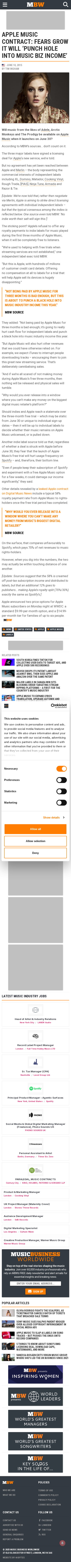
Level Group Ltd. (42, 1075)
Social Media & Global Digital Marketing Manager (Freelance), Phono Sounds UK (35, 1125)
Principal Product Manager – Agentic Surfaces (36, 1097)
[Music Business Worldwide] (35, 4)
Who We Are (9, 1490)
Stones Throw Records (26, 1207)
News (8, 629)
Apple (17, 158)
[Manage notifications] (62, 1543)
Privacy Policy (46, 1500)
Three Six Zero (45, 1156)
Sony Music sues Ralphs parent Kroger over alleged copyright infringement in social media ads (41, 1324)
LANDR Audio (44, 1022)
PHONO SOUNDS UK (35, 1130)
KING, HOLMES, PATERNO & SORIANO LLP (43, 1183)
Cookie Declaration (49, 1504)
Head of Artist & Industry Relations (35, 1019)
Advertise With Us (13, 1525)
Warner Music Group (14, 1243)
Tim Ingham (12, 68)
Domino (25, 179)
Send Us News (10, 1529)
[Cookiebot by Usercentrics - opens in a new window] (51, 706)
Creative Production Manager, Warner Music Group (34, 1240)
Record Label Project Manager (35, 1045)
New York (22, 1101)
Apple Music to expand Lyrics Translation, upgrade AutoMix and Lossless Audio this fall (38, 699)
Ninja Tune (37, 184)
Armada (50, 184)
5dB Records (21, 1219)
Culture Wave (27, 1231)
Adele (45, 130)
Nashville (25, 1075)
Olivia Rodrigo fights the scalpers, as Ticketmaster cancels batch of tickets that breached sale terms (40, 1313)
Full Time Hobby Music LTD (41, 1048)
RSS (43, 1534)
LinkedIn (46, 1525)
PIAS (24, 184)
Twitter (46, 1529)
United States (24, 629)
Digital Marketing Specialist (20, 1228)
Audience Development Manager (23, 1216)
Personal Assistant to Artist (35, 1153)
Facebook (46, 1520)
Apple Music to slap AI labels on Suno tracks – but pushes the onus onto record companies (39, 1335)
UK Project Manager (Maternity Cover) (27, 1204)
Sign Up (37, 1291)
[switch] (61, 780)
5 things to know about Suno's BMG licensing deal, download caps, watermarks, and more (38, 1347)
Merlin (20, 170)
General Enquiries (13, 1534)
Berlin (21, 1156)
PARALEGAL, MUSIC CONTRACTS (35, 1179)
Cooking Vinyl (54, 179)
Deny (35, 852)
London (19, 1048)
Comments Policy (48, 1495)
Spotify (7, 460)
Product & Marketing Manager (22, 1192)
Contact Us (9, 1520)
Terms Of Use (45, 1490)
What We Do (9, 1495)
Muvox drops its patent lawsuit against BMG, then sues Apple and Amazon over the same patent (37, 674)
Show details (51, 817)
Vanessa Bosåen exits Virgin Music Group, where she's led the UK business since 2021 (42, 1356)
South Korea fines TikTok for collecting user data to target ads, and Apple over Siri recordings (41, 662)
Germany (29, 1156)
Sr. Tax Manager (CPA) (35, 1071)
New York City (27, 1022)
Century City (12, 1183)
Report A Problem (13, 1539)
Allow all (35, 829)
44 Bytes (20, 1557)
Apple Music (56, 629)
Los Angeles (10, 1231)
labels (9, 634)
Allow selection (35, 841)
